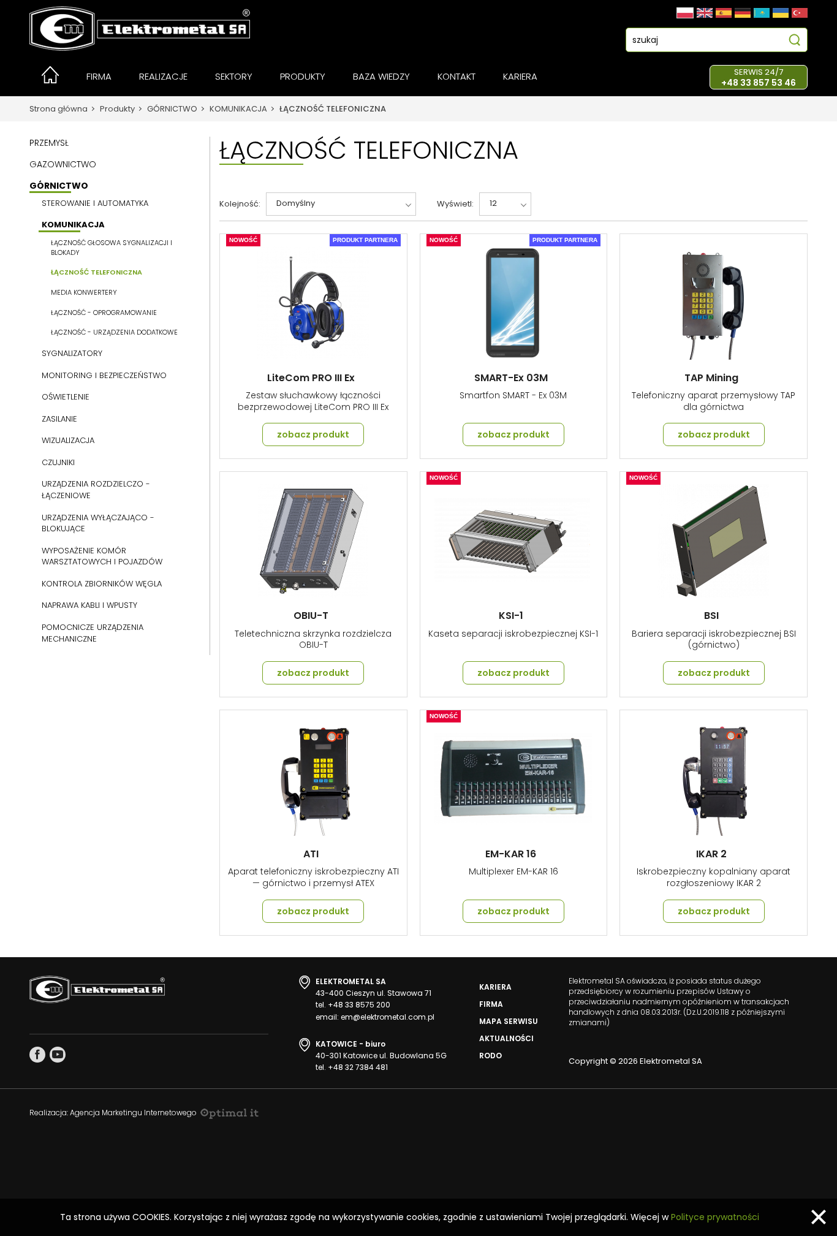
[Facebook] (37, 1055)
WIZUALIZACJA (68, 440)
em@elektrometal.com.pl (387, 1017)
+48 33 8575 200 (359, 1004)
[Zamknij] (818, 1217)
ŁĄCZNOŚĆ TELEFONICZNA (332, 109)
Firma (491, 1004)
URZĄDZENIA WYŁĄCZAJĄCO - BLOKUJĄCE (98, 523)
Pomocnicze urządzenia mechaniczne (92, 633)
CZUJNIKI (58, 462)
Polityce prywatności (715, 1217)
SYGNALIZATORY (72, 353)
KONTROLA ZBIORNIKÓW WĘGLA (102, 584)
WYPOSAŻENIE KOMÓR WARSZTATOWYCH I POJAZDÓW (102, 556)
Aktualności (506, 1038)
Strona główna (58, 109)
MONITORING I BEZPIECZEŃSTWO (104, 375)
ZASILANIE (59, 419)
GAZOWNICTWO (62, 164)
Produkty (117, 109)
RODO (490, 1055)
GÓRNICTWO (172, 109)
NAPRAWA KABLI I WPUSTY (89, 605)
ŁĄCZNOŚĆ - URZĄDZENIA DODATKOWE (114, 332)
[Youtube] (58, 1055)
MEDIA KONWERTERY (84, 292)
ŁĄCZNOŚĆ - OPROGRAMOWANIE (104, 312)
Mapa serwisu (508, 1021)
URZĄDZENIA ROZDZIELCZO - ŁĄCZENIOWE (96, 490)
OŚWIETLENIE (65, 397)
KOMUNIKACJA (238, 109)
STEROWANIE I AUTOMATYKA (95, 203)
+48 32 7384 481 (358, 1067)
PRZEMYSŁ (49, 143)
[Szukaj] (794, 41)
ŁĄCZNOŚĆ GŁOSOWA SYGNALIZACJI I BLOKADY (111, 247)
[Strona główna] (50, 80)
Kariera (495, 987)
